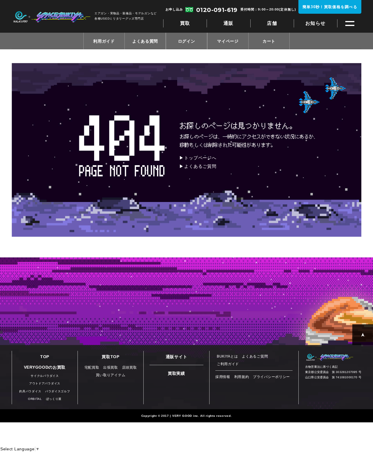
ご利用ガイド (228, 364)
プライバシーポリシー (271, 377)
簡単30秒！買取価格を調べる (329, 7)
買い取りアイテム (111, 375)
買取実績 (176, 373)
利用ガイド (104, 41)
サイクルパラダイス (45, 375)
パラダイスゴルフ (57, 391)
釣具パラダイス (30, 391)
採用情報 (222, 377)
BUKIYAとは (227, 356)
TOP (44, 356)
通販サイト (176, 356)
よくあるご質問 (200, 166)
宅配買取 (92, 367)
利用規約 (241, 377)
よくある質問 (145, 41)
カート (269, 41)
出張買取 (110, 367)
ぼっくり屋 (54, 398)
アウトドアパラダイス (44, 383)
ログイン (186, 41)
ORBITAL (35, 398)
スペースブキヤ (52, 17)
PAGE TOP (362, 334)
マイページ (228, 41)
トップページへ (200, 157)
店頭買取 (129, 367)
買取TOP (110, 356)
